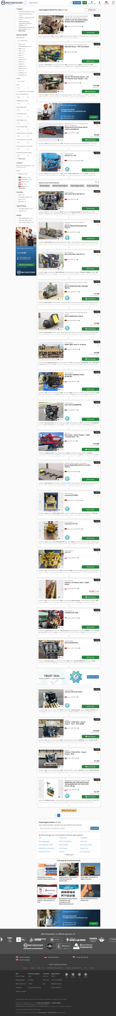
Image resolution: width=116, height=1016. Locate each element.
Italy (23, 184)
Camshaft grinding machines (55, 968)
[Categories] (25, 2)
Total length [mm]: (21, 107)
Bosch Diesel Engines (94, 186)
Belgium (25, 186)
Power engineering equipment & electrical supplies (25, 23)
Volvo (21, 62)
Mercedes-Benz (25, 46)
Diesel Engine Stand (77, 186)
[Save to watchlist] (98, 18)
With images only (26, 218)
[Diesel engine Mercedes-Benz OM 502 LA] (51, 200)
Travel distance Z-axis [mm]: (24, 146)
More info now (93, 677)
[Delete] (71, 2)
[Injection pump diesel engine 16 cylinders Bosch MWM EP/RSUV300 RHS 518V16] (51, 230)
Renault (22, 59)
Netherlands (26, 179)
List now (93, 117)
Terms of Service (52, 1012)
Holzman (25, 968)
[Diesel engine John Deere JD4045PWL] (51, 411)
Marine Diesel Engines (60, 186)
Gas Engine (83, 838)
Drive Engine (63, 848)
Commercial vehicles (27, 11)
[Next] (62, 25)
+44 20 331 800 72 (24, 957)
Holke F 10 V (40, 968)
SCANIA (22, 66)
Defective (22, 201)
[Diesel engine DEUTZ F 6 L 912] (51, 162)
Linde (22, 64)
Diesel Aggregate (44, 841)
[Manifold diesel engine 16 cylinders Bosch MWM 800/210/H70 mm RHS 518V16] (51, 471)
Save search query (69, 810)
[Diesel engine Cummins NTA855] (51, 502)
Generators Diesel (86, 845)
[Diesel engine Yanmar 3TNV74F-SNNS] (51, 698)
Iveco (22, 51)
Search (77, 3)
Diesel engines (44, 186)
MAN (22, 48)
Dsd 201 (62, 852)
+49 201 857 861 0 (53, 957)
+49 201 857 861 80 (82, 957)
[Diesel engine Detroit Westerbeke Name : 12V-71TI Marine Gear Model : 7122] (51, 83)
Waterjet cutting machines (73, 968)
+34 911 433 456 (24, 960)
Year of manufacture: (22, 94)
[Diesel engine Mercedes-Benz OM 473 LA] (51, 261)
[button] (113, 2)
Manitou (22, 68)
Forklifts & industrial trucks (26, 18)
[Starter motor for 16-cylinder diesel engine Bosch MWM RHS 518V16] (51, 321)
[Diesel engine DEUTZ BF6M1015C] (51, 649)
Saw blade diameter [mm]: (24, 152)
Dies (40, 838)
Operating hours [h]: (22, 100)
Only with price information (26, 91)
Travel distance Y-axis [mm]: (24, 139)
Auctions (22, 211)
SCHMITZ (23, 73)
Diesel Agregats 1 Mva (46, 845)
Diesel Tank (63, 838)
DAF (21, 53)
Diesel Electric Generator (47, 848)
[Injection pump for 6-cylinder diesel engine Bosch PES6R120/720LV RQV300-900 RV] (51, 291)
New (21, 195)
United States (25, 166)
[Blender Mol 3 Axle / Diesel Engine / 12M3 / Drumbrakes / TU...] (51, 441)
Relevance (92, 10)
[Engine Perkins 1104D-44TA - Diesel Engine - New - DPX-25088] (51, 728)
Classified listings (26, 208)
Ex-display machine (25, 197)
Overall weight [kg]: (22, 126)
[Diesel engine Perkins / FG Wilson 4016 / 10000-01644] (51, 589)
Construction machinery (25, 15)
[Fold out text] (68, 40)
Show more (69, 855)
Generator (83, 841)
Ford (21, 57)
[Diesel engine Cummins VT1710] (51, 530)
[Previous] (40, 25)
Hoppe (32, 968)
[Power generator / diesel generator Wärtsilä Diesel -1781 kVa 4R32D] (51, 53)
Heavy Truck (84, 848)
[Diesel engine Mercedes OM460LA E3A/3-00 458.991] (51, 381)
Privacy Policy (42, 1012)
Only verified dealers (26, 222)
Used (21, 199)
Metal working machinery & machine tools (26, 28)
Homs (85, 968)
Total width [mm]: (21, 113)
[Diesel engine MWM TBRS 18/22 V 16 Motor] (51, 351)
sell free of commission (26, 265)
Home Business (85, 852)
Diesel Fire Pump (44, 852)
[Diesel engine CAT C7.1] (51, 559)
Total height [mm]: (21, 120)
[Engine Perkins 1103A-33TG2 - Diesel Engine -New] (51, 759)
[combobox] (26, 173)
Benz (22, 44)
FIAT (21, 70)
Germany (25, 177)
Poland (25, 182)
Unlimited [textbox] (22, 174)
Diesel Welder (63, 845)
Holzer (91, 968)
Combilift (23, 75)
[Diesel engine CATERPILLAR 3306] (51, 619)
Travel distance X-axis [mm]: (24, 133)
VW (21, 55)
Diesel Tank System (65, 841)
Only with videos (25, 220)
